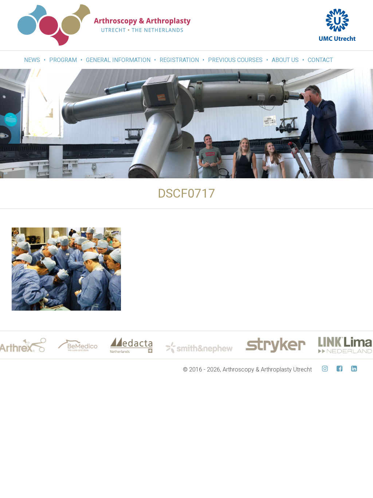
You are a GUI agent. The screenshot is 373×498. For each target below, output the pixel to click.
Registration (179, 60)
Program (63, 60)
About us (285, 60)
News (32, 60)
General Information (118, 60)
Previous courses (235, 60)
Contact (320, 60)
